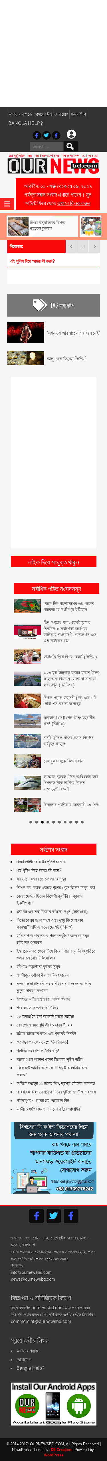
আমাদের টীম (43, 114)
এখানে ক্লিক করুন (73, 202)
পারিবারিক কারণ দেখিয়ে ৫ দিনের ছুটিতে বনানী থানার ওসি (56, 1091)
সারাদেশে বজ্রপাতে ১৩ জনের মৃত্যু (41, 878)
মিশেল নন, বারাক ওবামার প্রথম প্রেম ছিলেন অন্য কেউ (56, 887)
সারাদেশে (16, 261)
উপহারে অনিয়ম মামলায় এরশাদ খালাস (43, 999)
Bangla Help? (25, 123)
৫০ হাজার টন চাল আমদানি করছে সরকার (45, 1016)
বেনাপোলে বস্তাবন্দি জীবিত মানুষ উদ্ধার (44, 1024)
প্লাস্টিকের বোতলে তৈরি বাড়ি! (38, 1050)
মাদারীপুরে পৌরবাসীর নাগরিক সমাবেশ (42, 975)
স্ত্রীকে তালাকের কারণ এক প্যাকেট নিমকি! (46, 1033)
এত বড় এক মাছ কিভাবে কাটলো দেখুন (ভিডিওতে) (52, 911)
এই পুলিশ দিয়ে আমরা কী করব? (39, 870)
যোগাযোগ (61, 114)
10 (82, 822)
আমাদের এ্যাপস (28, 1351)
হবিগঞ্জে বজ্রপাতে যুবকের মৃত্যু (38, 966)
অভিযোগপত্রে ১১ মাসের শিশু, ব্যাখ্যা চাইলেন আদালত (56, 1083)
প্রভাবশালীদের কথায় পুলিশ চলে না (41, 861)
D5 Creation (61, 1450)
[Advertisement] (53, 53)
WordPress (53, 1455)
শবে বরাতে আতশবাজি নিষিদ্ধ (37, 1007)
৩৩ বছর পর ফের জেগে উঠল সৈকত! (42, 1042)
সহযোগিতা (78, 114)
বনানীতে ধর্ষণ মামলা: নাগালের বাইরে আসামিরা (48, 1109)
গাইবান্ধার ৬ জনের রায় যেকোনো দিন (43, 1100)
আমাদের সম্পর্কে (20, 114)
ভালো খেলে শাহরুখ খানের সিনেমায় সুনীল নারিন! (50, 1059)
